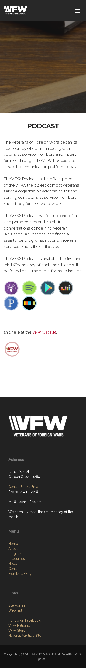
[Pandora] (11, 302)
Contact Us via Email (24, 487)
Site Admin (16, 605)
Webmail (15, 610)
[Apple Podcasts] (11, 287)
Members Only (20, 574)
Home (13, 543)
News (12, 564)
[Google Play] (47, 287)
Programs (15, 554)
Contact (14, 569)
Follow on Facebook (24, 620)
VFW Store (16, 630)
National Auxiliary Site (24, 635)
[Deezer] (65, 287)
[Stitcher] (29, 302)
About (13, 548)
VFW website (44, 332)
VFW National (19, 625)
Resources (16, 559)
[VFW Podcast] (12, 348)
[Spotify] (29, 287)
